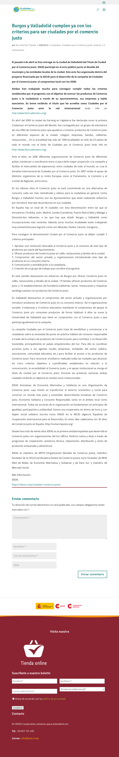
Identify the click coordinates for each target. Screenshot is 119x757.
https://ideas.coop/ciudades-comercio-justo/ (36, 484)
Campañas (56, 45)
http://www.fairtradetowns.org (28, 113)
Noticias (97, 45)
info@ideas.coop (30, 738)
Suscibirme (17, 707)
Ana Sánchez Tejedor (26, 45)
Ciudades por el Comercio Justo (77, 45)
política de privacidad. (54, 698)
